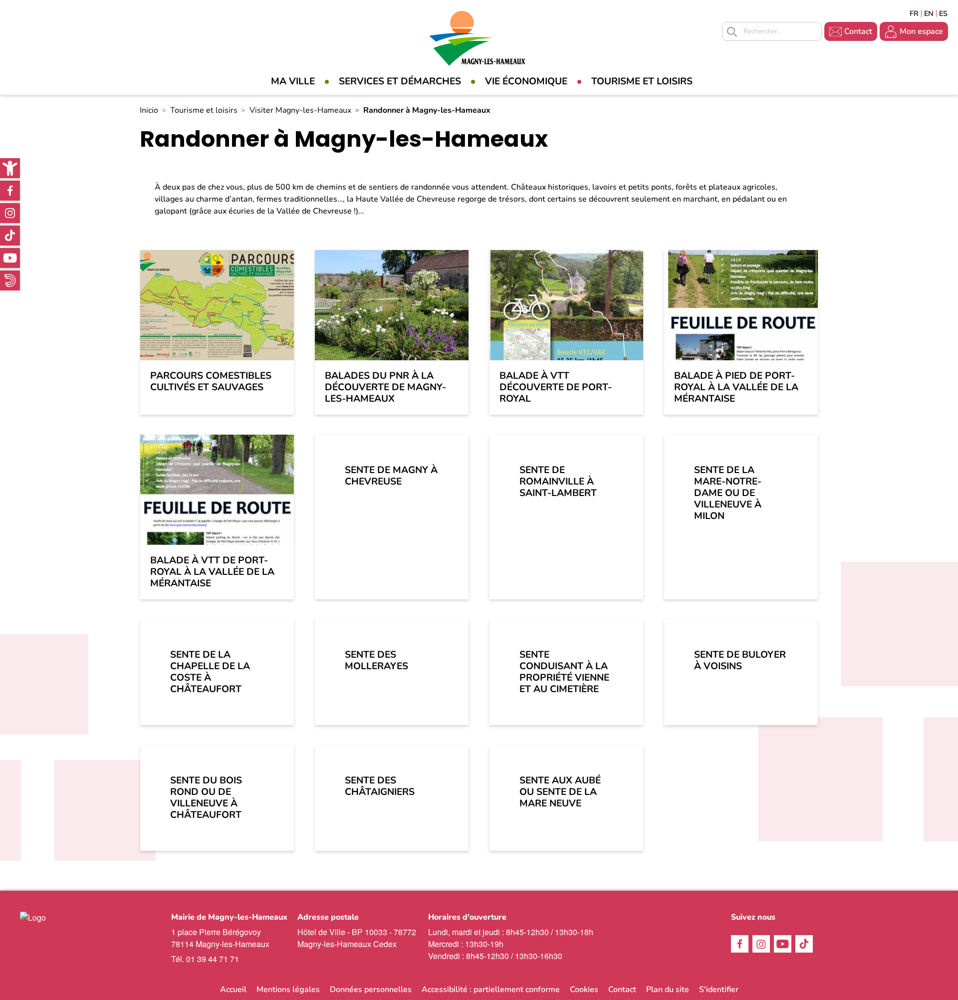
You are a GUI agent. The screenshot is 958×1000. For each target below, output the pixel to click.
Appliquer (731, 31)
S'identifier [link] (718, 989)
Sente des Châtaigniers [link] (380, 786)
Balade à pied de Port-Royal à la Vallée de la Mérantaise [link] (736, 387)
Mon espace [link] (921, 31)
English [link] (929, 13)
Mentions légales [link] (288, 989)
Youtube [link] (10, 258)
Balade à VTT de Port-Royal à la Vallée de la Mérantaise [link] (212, 572)
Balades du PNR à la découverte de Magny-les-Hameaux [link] (385, 387)
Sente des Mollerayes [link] (376, 660)
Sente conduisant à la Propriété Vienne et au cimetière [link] (564, 672)
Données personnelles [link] (371, 989)
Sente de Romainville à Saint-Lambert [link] (558, 482)
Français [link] (914, 13)
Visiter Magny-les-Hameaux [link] (300, 110)
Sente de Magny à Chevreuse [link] (391, 476)
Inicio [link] (149, 110)
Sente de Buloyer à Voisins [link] (740, 660)
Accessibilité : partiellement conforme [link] (491, 989)
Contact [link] (858, 31)
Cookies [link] (584, 989)
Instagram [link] (10, 213)
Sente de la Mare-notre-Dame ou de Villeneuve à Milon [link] (727, 493)
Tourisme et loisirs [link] (642, 81)
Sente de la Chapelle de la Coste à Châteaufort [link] (210, 672)
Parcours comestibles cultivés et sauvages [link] (210, 381)
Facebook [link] (10, 191)
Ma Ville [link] (293, 81)
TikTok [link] (10, 236)
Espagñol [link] (943, 13)
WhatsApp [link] (10, 280)
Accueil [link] (233, 989)
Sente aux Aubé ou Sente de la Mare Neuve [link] (560, 792)
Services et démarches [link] (400, 81)
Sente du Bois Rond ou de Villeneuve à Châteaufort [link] (206, 797)
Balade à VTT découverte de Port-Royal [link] (555, 387)
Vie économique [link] (526, 81)
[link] (10, 168)
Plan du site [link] (667, 989)
